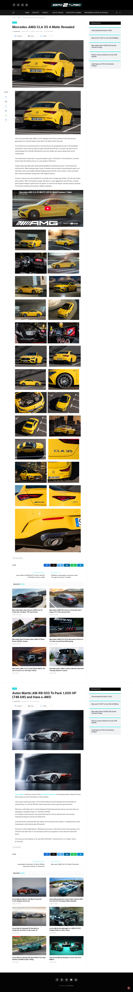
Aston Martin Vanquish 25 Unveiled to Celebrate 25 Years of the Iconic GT (25, 929)
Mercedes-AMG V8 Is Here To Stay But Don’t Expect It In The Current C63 (65, 611)
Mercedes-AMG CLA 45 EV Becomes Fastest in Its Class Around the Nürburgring (66, 640)
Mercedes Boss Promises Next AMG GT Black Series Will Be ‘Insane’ (28, 640)
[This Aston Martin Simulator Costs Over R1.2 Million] (66, 945)
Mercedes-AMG (17, 558)
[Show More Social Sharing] (51, 36)
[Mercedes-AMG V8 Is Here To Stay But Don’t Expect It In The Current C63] (66, 598)
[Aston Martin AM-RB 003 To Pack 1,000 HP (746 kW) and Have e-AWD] (48, 749)
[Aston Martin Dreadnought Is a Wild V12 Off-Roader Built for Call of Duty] (66, 916)
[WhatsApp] (6, 115)
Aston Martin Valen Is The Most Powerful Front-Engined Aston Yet (27, 900)
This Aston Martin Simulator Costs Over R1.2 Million (65, 958)
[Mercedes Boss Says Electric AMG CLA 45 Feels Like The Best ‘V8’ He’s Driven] (29, 598)
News (14, 22)
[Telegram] (6, 120)
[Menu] (13, 13)
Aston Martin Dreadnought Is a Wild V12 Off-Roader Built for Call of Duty (65, 929)
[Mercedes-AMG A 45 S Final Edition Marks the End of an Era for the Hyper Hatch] (29, 656)
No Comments (49, 31)
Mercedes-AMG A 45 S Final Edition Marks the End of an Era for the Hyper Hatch (28, 669)
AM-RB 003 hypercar (48, 794)
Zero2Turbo (17, 31)
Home (27, 12)
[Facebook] (6, 97)
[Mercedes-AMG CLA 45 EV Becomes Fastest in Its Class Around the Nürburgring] (66, 627)
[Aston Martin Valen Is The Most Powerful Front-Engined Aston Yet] (29, 887)
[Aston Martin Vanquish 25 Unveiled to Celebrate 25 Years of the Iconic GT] (29, 916)
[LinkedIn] (6, 110)
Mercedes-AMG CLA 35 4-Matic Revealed (65, 864)
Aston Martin (19, 794)
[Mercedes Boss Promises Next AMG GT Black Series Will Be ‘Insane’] (29, 627)
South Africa (57, 12)
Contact (35, 12)
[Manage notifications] (128, 988)
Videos (45, 12)
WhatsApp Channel (73, 12)
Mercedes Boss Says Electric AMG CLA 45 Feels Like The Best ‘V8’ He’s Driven (27, 611)
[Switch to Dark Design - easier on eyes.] (120, 12)
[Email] (6, 101)
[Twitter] (6, 106)
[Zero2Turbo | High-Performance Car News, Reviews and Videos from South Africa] (66, 5)
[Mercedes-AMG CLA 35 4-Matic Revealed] (48, 87)
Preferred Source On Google (96, 12)
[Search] (117, 13)
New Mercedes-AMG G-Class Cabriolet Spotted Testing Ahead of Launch (66, 669)
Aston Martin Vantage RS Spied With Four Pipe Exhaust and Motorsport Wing (29, 958)
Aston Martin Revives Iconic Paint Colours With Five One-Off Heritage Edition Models (66, 900)
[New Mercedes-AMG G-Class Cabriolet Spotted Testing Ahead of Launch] (66, 656)
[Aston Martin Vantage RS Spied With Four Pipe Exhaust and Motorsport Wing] (29, 945)
